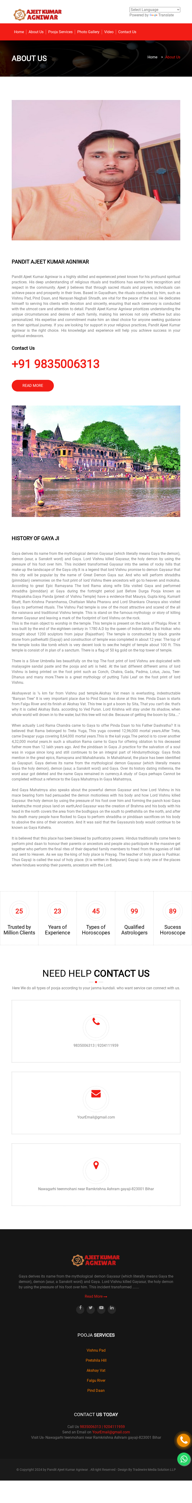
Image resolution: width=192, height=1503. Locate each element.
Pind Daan (96, 1390)
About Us (36, 32)
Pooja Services (60, 32)
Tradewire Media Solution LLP (154, 1469)
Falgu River (96, 1380)
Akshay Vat (96, 1370)
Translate (166, 15)
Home (19, 32)
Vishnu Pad (96, 1350)
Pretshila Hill (96, 1360)
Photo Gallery (88, 32)
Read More (94, 1296)
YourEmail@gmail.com (96, 1117)
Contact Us (127, 32)
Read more (32, 385)
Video (109, 32)
